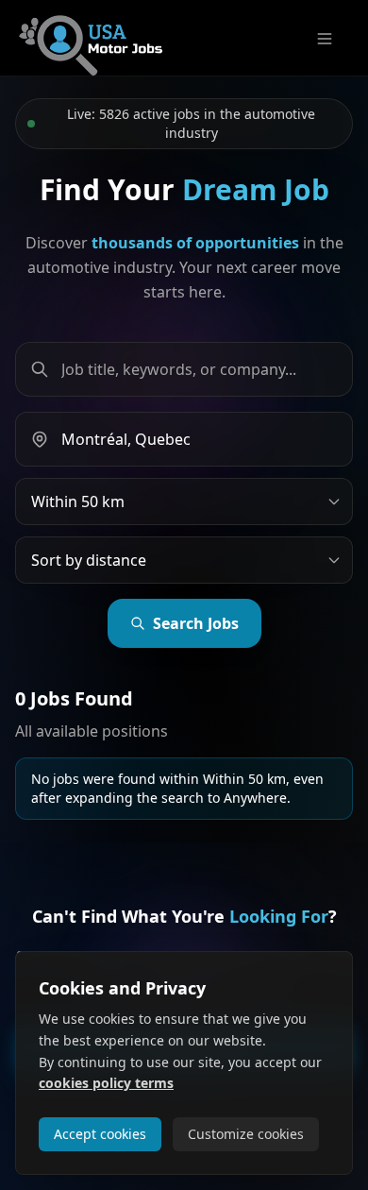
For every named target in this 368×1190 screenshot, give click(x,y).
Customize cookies (246, 1134)
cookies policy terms (106, 1083)
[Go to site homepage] (90, 38)
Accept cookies (100, 1134)
